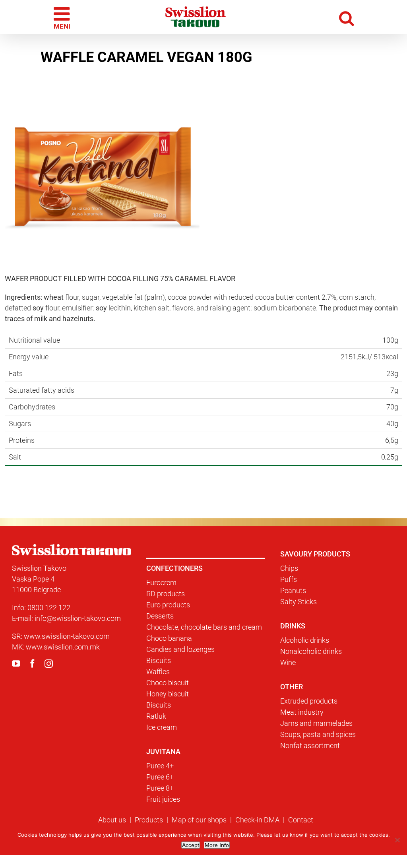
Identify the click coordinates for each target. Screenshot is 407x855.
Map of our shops (199, 820)
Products (149, 820)
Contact (300, 820)
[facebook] (32, 663)
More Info (217, 845)
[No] (397, 840)
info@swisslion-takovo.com (78, 618)
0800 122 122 (48, 607)
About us (112, 820)
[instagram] (49, 663)
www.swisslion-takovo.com (67, 636)
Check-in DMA (257, 820)
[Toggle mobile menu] (63, 17)
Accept (190, 845)
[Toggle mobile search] (346, 17)
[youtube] (16, 663)
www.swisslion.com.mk (63, 647)
